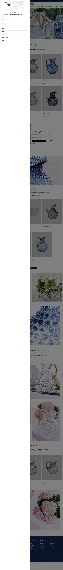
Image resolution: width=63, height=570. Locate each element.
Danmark (5, 31)
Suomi (5, 25)
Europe (5, 40)
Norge (5, 28)
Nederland (5, 34)
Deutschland (6, 37)
